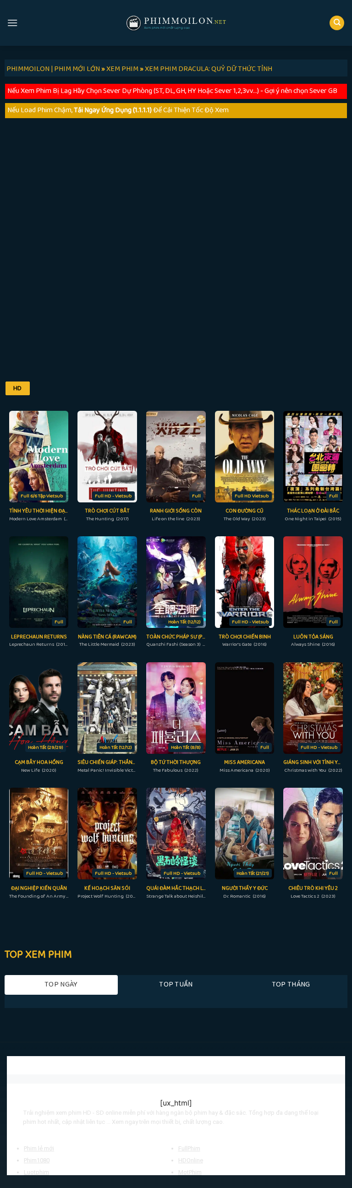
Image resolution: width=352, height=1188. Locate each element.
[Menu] (12, 22)
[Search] (337, 23)
